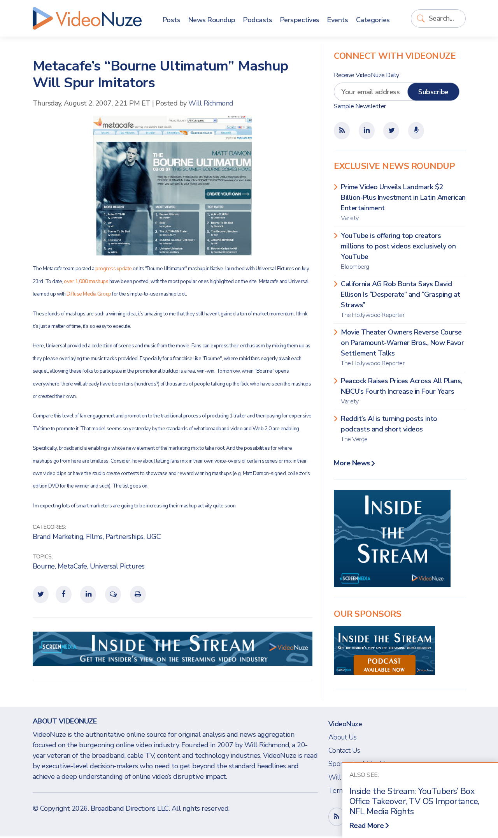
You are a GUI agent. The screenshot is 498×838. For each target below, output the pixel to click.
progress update (114, 268)
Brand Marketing (58, 536)
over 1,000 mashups (86, 281)
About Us (342, 737)
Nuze (87, 18)
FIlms (94, 536)
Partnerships (124, 536)
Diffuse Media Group (89, 294)
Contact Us (344, 750)
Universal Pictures (117, 566)
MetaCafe (72, 566)
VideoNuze (345, 724)
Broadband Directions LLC (130, 808)
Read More (366, 825)
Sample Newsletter (360, 106)
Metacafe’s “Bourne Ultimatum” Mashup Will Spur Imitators (160, 74)
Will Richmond (210, 103)
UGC (153, 536)
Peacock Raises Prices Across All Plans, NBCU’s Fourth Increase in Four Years (401, 391)
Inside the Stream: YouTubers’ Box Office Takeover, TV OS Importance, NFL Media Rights (414, 801)
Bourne (44, 566)
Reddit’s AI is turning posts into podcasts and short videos (389, 429)
